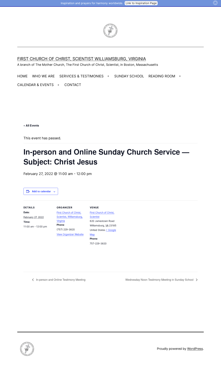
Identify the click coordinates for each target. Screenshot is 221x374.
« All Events (31, 125)
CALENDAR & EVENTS (35, 85)
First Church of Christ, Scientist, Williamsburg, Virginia (70, 216)
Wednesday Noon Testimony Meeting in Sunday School (159, 280)
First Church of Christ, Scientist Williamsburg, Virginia (81, 58)
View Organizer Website (70, 234)
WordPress (195, 348)
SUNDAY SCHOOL (129, 76)
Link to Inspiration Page (141, 3)
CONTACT (72, 85)
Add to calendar (41, 191)
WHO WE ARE (43, 76)
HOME (22, 76)
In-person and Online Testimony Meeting (60, 280)
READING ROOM (161, 76)
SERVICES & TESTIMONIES (81, 76)
